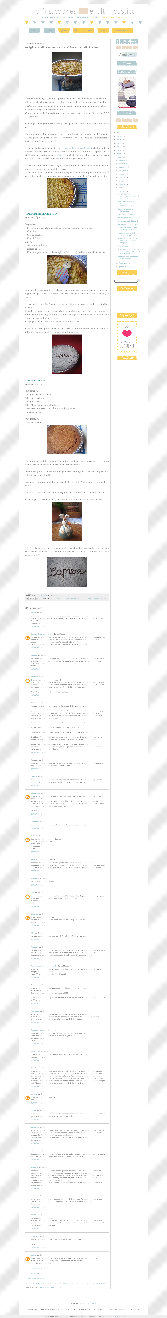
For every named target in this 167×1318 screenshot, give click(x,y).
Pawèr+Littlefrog (38, 860)
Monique (34, 947)
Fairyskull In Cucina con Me (44, 966)
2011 (119, 147)
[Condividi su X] (32, 598)
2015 (119, 133)
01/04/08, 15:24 (38, 1103)
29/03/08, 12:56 (38, 786)
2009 (119, 154)
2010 (119, 150)
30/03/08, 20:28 (38, 871)
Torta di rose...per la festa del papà (127, 229)
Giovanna (35, 822)
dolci (83, 598)
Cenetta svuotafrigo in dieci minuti (127, 234)
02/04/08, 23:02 (38, 1160)
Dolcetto (35, 1127)
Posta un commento (36, 1279)
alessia (34, 1151)
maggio (122, 184)
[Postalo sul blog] (29, 598)
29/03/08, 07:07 (38, 669)
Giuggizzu (35, 793)
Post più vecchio (100, 1284)
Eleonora (35, 878)
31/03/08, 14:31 (38, 1004)
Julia (33, 1255)
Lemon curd (123, 246)
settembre (124, 170)
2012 (119, 143)
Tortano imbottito (126, 214)
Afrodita (35, 1068)
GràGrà (34, 1215)
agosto (122, 174)
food (89, 598)
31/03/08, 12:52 (38, 977)
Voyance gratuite (38, 1268)
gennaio (123, 267)
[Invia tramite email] (27, 598)
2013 (119, 140)
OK (124, 1317)
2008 (119, 157)
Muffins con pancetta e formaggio (128, 258)
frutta (96, 598)
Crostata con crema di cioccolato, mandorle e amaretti (129, 251)
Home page (67, 1284)
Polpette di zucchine (128, 224)
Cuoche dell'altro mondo (42, 634)
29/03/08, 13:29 (38, 814)
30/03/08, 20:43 (38, 885)
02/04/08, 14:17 (38, 1143)
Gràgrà (58, 155)
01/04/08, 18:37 (38, 1119)
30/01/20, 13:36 (38, 1274)
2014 (119, 136)
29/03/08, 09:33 (38, 695)
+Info (117, 1317)
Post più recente (34, 1284)
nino (33, 836)
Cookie (34, 777)
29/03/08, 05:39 (38, 648)
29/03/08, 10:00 (38, 752)
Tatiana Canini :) (39, 1030)
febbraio (123, 263)
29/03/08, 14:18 (38, 828)
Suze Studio (90, 1303)
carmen (34, 1094)
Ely (32, 893)
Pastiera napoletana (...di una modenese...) (127, 204)
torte (103, 598)
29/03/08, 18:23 (38, 852)
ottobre (123, 167)
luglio (122, 177)
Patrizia (35, 1011)
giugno (122, 181)
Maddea (34, 655)
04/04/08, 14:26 (38, 1229)
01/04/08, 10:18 (38, 1086)
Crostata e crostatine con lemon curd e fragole (128, 241)
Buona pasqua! (124, 218)
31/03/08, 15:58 (38, 1022)
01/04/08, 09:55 (38, 1060)
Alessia (34, 703)
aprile (122, 188)
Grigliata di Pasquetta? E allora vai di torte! (128, 196)
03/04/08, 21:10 (38, 1188)
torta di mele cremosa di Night (76, 148)
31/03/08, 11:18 (38, 939)
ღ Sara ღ (35, 1236)
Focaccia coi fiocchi (128, 221)
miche (33, 1111)
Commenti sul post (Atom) (49, 1288)
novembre (123, 164)
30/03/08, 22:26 (38, 906)
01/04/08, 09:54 (38, 1044)
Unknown (34, 677)
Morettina (35, 1051)
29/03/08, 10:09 (38, 769)
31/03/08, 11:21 (38, 958)
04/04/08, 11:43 (38, 1207)
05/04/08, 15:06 (38, 1247)
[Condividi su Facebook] (34, 598)
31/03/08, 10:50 (38, 925)
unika (33, 613)
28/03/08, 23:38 (38, 626)
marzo (122, 191)
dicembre (123, 160)
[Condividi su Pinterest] (36, 598)
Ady (32, 933)
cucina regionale (71, 598)
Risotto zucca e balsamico (125, 210)
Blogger (83, 1312)
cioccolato (56, 598)
